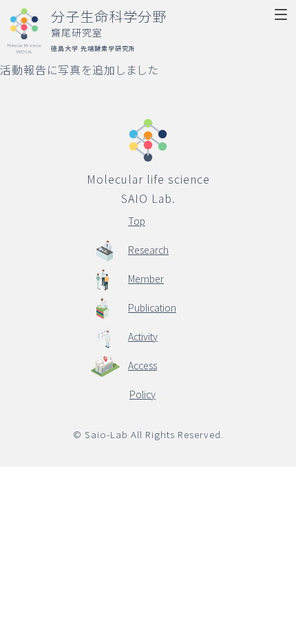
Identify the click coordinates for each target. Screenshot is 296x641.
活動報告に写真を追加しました (79, 69)
